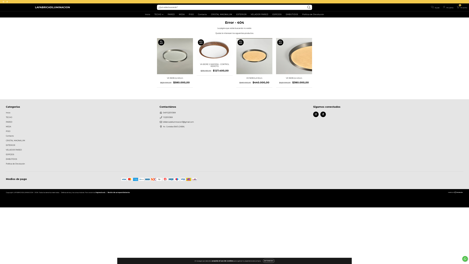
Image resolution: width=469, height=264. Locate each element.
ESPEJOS (277, 14)
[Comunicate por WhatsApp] (465, 259)
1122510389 (168, 117)
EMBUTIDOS (292, 14)
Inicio (147, 14)
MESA (182, 14)
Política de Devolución (313, 14)
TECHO (158, 14)
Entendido (268, 261)
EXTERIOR (241, 14)
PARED (171, 14)
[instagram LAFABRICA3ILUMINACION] (3, 2)
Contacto (202, 14)
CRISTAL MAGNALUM (221, 14)
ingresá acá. (101, 192)
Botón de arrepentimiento (119, 192)
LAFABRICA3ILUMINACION (52, 7)
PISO (191, 14)
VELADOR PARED (259, 14)
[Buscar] (309, 7)
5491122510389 (169, 113)
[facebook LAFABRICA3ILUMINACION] (7, 2)
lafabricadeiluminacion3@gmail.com (178, 122)
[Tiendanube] (455, 193)
